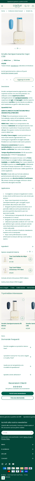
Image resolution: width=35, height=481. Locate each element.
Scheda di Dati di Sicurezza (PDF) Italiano (15, 278)
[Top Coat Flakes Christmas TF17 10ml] (5, 270)
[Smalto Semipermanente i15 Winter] (13, 309)
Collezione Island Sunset (15, 11)
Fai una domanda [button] (17, 398)
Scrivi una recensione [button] (17, 393)
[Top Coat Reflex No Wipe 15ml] (5, 259)
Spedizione (14, 66)
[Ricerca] (25, 6)
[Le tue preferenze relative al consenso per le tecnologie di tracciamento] (3, 478)
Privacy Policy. (5, 439)
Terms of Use (27, 437)
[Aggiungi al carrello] (30, 259)
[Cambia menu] (2, 6)
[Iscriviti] (31, 432)
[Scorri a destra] (19, 48)
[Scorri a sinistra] (15, 48)
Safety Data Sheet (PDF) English (12, 282)
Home (3, 11)
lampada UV (22, 155)
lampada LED (5, 155)
